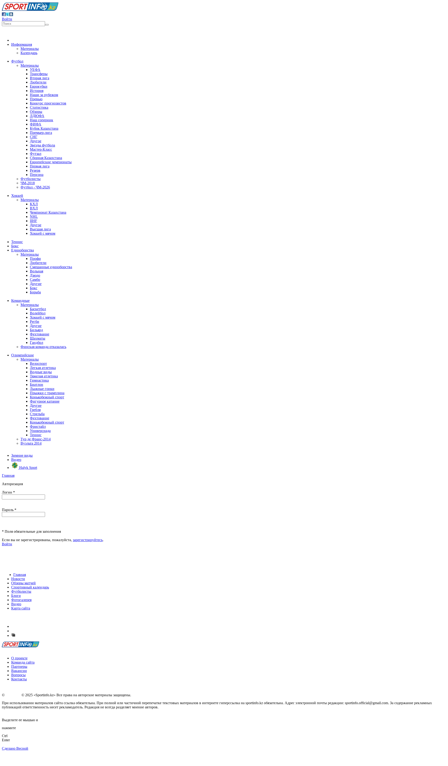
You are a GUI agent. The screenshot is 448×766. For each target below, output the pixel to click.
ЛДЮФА (37, 116)
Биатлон (36, 384)
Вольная (36, 271)
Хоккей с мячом (42, 233)
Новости (18, 579)
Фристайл (38, 426)
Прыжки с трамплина (47, 393)
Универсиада (40, 431)
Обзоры (36, 112)
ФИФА (35, 124)
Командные (20, 301)
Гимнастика (39, 380)
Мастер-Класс (41, 149)
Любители (38, 82)
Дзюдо (35, 275)
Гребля (35, 410)
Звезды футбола (42, 145)
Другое (35, 141)
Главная (8, 475)
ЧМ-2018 (28, 183)
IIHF (33, 221)
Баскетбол (38, 309)
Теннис (17, 242)
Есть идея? (26, 626)
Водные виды (41, 372)
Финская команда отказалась (43, 347)
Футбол (17, 61)
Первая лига (39, 166)
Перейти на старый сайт (35, 635)
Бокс (15, 246)
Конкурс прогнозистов (48, 103)
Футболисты (31, 179)
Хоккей (17, 196)
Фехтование (39, 334)
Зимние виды (22, 455)
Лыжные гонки (42, 389)
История (36, 91)
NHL (34, 217)
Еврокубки (38, 86)
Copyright (13, 695)
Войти (7, 19)
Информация (21, 44)
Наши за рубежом (44, 95)
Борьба (35, 292)
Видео (16, 460)
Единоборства (22, 250)
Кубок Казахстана (44, 128)
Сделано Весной (15, 748)
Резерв (35, 170)
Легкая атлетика (43, 368)
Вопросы (18, 675)
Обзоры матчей (23, 583)
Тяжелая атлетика (44, 376)
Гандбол (36, 343)
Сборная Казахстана (46, 158)
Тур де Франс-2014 (36, 439)
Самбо (35, 280)
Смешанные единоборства (51, 267)
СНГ (33, 137)
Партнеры (19, 667)
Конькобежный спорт (47, 397)
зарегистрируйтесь (88, 540)
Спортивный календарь (30, 587)
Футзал (35, 154)
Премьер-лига (41, 133)
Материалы (30, 49)
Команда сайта (23, 662)
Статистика (39, 107)
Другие (36, 284)
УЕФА (35, 70)
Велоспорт (38, 364)
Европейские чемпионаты (51, 162)
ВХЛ (34, 208)
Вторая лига (39, 78)
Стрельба (37, 414)
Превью (36, 99)
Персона (36, 175)
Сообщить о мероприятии (38, 631)
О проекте (19, 658)
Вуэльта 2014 (31, 443)
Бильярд (36, 330)
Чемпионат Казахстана (48, 212)
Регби (34, 322)
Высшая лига (40, 229)
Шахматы (37, 338)
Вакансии (19, 671)
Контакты (19, 679)
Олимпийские (22, 355)
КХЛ (34, 204)
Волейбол (38, 313)
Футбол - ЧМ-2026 (35, 187)
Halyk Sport (27, 468)
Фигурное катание (45, 401)
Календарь (29, 53)
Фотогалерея (21, 600)
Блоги (16, 596)
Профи (35, 259)
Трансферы (39, 74)
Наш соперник (41, 120)
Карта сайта (20, 608)
